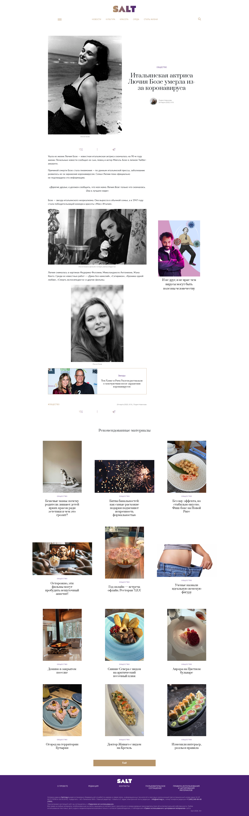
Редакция (93, 786)
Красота (124, 19)
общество (54, 404)
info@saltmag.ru (158, 799)
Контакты (124, 786)
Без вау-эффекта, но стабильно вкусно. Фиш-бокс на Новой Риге (186, 506)
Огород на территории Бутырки (62, 746)
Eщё (124, 762)
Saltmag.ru (65, 797)
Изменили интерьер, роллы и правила (186, 746)
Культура (110, 19)
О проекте (62, 786)
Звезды (122, 375)
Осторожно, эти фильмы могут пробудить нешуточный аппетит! (62, 588)
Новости (96, 19)
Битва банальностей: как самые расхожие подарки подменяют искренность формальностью (124, 508)
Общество (162, 67)
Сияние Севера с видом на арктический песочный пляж (124, 672)
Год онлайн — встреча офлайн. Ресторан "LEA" (124, 588)
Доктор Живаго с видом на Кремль (124, 746)
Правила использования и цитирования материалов (186, 788)
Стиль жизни (151, 19)
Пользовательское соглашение (156, 787)
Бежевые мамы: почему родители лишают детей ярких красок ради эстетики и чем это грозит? (62, 508)
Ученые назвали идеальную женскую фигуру (186, 588)
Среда (136, 19)
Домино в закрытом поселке (62, 671)
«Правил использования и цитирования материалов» (165, 808)
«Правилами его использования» (101, 804)
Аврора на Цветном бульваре (187, 671)
